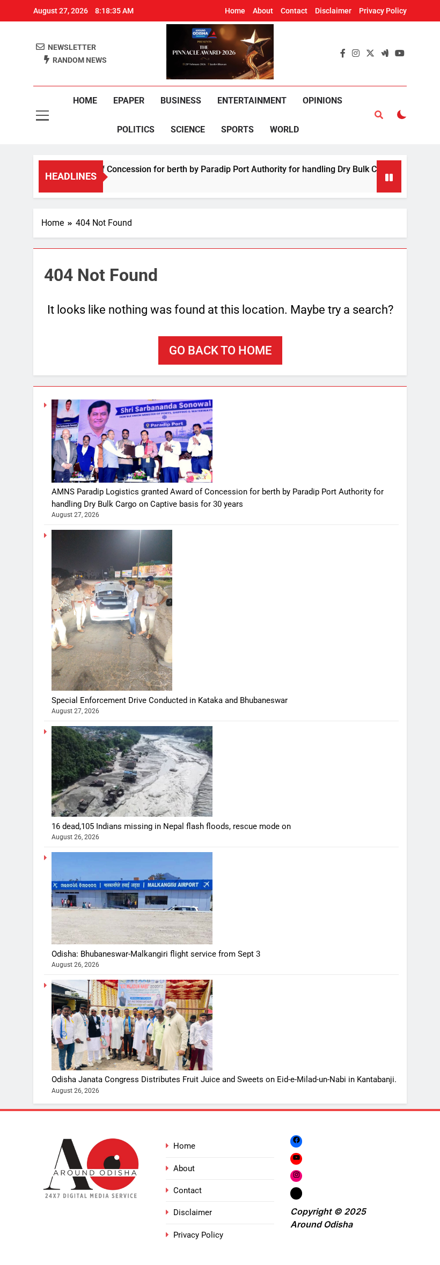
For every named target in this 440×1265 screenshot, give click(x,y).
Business (180, 100)
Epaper (128, 100)
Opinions (322, 100)
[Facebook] (296, 1141)
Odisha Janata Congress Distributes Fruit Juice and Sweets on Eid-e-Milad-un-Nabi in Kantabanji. (224, 1079)
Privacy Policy (383, 10)
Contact (294, 10)
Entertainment (252, 100)
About (263, 10)
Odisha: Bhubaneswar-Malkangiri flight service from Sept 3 (156, 954)
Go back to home (220, 350)
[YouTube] (296, 1158)
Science (188, 129)
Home (235, 10)
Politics (136, 129)
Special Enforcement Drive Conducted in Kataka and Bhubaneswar (170, 700)
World (284, 129)
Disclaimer (333, 10)
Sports (237, 129)
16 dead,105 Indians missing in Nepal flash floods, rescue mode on (171, 826)
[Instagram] (296, 1175)
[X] (296, 1193)
